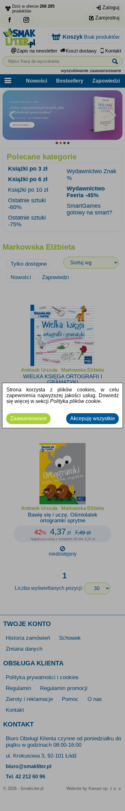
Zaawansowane (28, 418)
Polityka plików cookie (75, 401)
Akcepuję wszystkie (92, 418)
